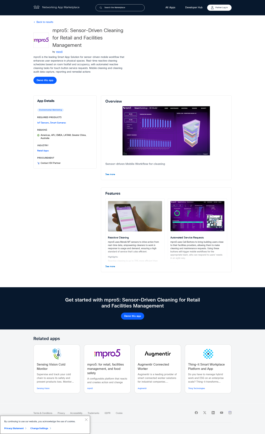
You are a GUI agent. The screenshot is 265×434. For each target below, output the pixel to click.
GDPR (107, 413)
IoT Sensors (43, 122)
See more (110, 174)
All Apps (170, 7)
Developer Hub (194, 7)
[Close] (86, 419)
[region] (45, 425)
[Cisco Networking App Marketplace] (56, 8)
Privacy (61, 413)
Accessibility (76, 413)
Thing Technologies (196, 388)
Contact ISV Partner (51, 163)
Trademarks (93, 413)
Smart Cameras (58, 122)
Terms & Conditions (42, 413)
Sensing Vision (43, 388)
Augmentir (142, 388)
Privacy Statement (14, 428)
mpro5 (59, 52)
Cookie (119, 413)
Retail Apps (43, 150)
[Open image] (166, 130)
